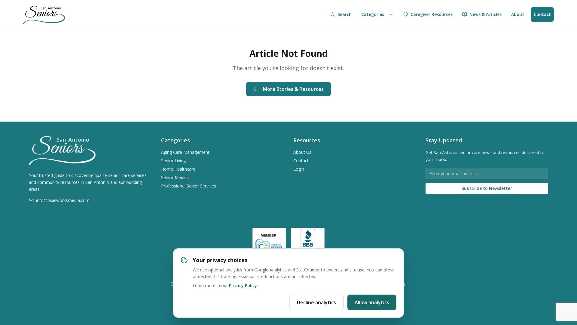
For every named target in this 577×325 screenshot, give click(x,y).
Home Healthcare (178, 169)
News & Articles (485, 14)
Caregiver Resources (432, 14)
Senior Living (173, 160)
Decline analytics (316, 302)
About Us (302, 152)
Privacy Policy (243, 285)
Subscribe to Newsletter (487, 188)
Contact (542, 14)
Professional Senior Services (188, 186)
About (517, 14)
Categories (372, 14)
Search (344, 14)
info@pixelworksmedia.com (63, 200)
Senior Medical (175, 177)
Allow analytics (372, 302)
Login (298, 169)
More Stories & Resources (293, 89)
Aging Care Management (185, 152)
